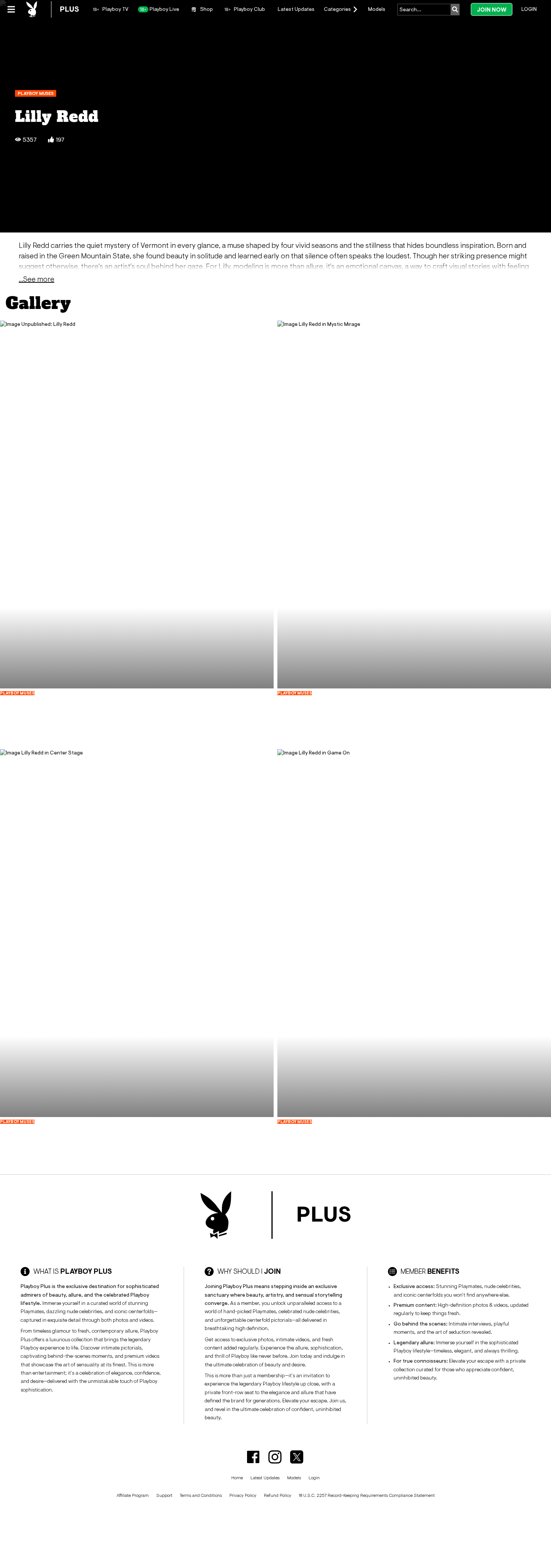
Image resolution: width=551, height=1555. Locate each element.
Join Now (491, 9)
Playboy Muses (36, 93)
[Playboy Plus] (52, 9)
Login (529, 9)
